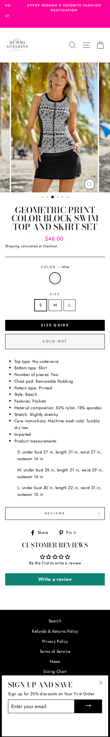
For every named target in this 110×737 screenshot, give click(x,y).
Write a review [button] (55, 579)
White (55, 278)
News (55, 661)
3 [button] (52, 197)
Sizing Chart (54, 671)
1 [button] (43, 197)
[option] (55, 8)
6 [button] (68, 197)
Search (55, 621)
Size (55, 294)
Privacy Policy (55, 641)
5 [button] (63, 197)
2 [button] (48, 197)
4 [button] (58, 197)
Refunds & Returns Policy (55, 631)
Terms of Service (55, 651)
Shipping (12, 246)
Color (55, 267)
